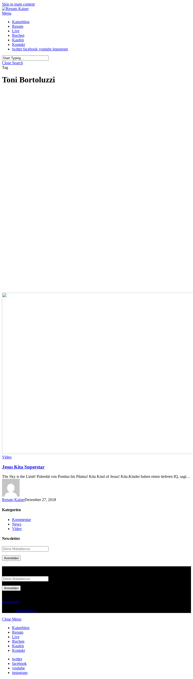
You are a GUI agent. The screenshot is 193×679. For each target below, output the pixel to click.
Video (7, 457)
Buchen (18, 641)
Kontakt (18, 650)
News (16, 524)
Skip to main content (18, 4)
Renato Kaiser (13, 500)
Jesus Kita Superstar (23, 467)
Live (15, 637)
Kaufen (18, 646)
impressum (10, 601)
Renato (17, 632)
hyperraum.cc (26, 610)
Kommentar (21, 519)
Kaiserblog (20, 628)
